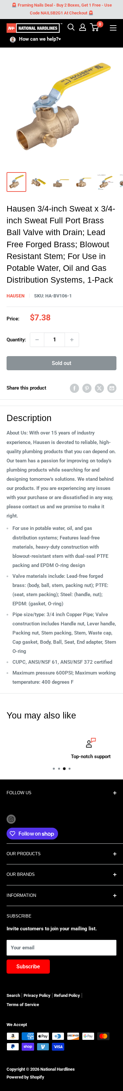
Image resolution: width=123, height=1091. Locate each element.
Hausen (16, 295)
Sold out (61, 363)
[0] (95, 27)
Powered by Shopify (25, 1077)
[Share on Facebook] (74, 388)
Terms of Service (23, 1004)
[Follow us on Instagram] (11, 819)
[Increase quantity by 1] (72, 340)
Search (13, 995)
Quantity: (16, 340)
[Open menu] (113, 27)
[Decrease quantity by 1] (37, 340)
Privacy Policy (37, 995)
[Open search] (71, 27)
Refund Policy (67, 995)
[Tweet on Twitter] (99, 388)
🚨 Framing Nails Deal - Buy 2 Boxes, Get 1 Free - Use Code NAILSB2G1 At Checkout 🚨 (61, 9)
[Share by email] (111, 388)
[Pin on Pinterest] (87, 388)
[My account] (82, 27)
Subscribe (28, 966)
